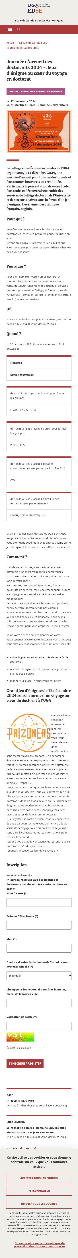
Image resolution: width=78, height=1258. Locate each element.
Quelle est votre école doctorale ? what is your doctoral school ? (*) (38, 964)
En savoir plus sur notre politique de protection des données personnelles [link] (39, 1245)
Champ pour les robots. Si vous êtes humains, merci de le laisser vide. (36, 992)
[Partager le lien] (35, 1148)
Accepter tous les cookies (39, 1178)
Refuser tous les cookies (39, 1203)
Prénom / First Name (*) (22, 916)
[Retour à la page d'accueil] (39, 8)
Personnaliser (39, 1191)
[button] (19, 29)
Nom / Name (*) (17, 893)
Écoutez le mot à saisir (19, 1048)
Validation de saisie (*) (22, 1017)
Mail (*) (12, 939)
